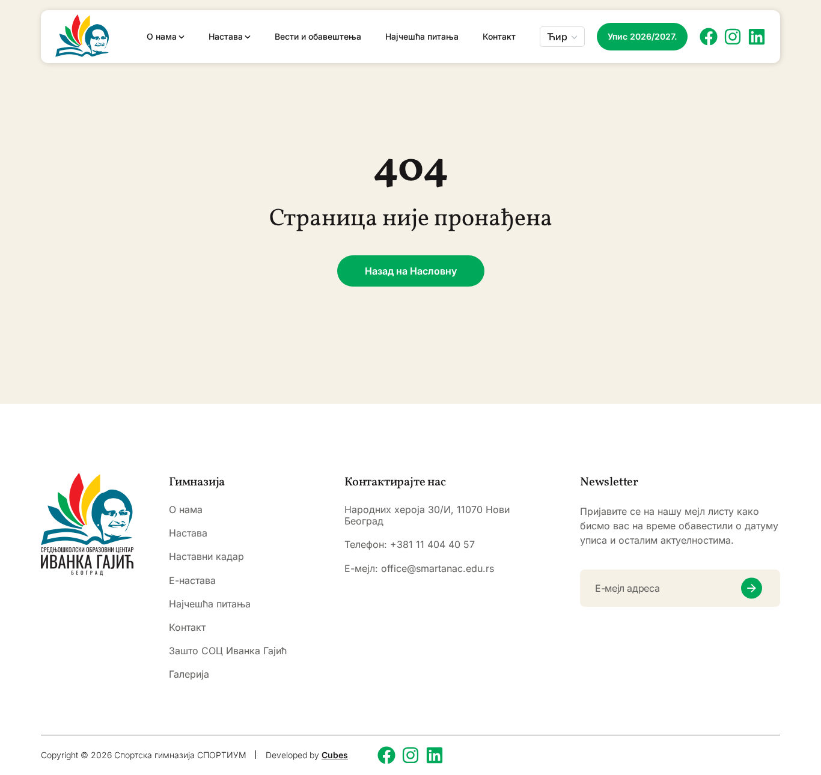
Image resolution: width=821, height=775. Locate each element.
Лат (556, 72)
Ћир (557, 37)
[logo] (87, 524)
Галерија (189, 674)
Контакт (499, 36)
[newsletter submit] (751, 588)
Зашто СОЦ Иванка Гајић (228, 651)
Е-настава (192, 580)
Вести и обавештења (318, 36)
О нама (162, 36)
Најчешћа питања (422, 36)
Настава (226, 36)
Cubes (335, 755)
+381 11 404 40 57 (432, 544)
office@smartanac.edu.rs (437, 568)
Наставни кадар (206, 556)
